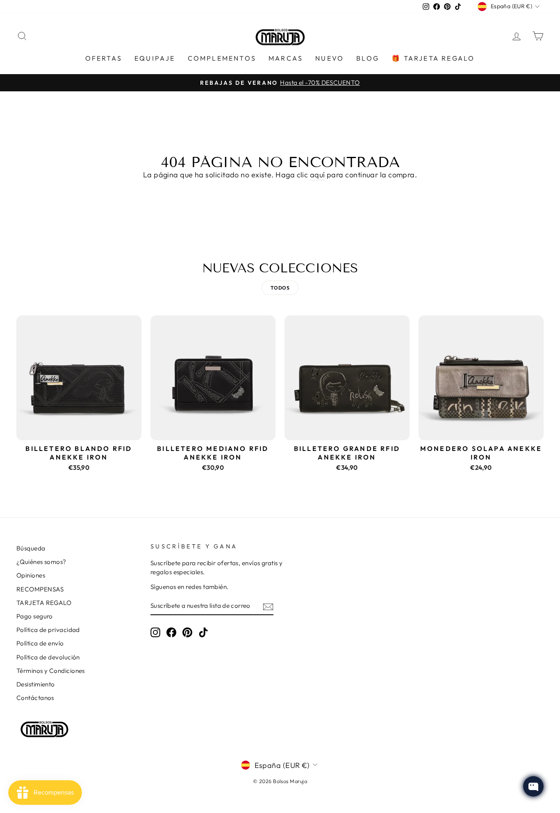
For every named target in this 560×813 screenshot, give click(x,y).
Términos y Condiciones (50, 671)
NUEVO (329, 58)
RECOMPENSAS (40, 589)
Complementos (222, 58)
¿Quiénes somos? (41, 562)
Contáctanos (35, 698)
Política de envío (40, 643)
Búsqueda (31, 548)
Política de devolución (48, 657)
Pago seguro (34, 616)
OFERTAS (103, 58)
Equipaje (154, 58)
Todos (280, 288)
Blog (367, 58)
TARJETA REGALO (43, 603)
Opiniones (30, 575)
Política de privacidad (48, 630)
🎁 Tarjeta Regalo (433, 58)
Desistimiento (35, 684)
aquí (317, 174)
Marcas (286, 58)
